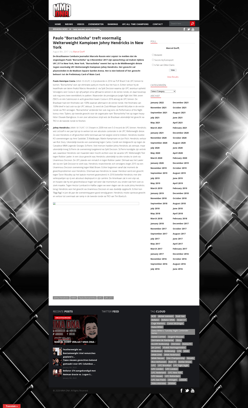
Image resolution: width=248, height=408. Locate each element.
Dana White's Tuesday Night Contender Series (170, 331)
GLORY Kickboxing (160, 344)
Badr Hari (180, 316)
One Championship (175, 358)
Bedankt (158, 55)
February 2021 (180, 127)
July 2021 (155, 117)
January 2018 (157, 223)
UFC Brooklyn (164, 365)
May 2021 (155, 122)
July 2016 (155, 269)
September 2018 (159, 203)
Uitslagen (172, 379)
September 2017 (159, 233)
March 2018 (156, 218)
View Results (173, 77)
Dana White (157, 327)
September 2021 (159, 112)
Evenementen (95, 24)
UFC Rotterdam (172, 376)
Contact (158, 24)
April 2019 (178, 183)
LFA (179, 351)
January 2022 (157, 102)
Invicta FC (187, 344)
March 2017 (156, 248)
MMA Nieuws (158, 358)
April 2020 (178, 153)
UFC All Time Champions (135, 24)
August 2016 (179, 264)
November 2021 (158, 107)
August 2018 (179, 203)
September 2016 (159, 264)
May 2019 (155, 183)
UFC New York (175, 372)
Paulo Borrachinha (87, 297)
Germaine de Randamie (162, 340)
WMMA (171, 383)
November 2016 (158, 259)
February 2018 (180, 218)
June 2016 (178, 269)
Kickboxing (170, 351)
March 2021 (156, 127)
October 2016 (179, 259)
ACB (154, 316)
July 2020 (155, 147)
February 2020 (180, 158)
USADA (183, 379)
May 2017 (155, 243)
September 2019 (159, 173)
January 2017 (157, 254)
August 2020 (179, 142)
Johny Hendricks (61, 297)
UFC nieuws (157, 376)
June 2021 (178, 117)
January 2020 (157, 163)
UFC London (171, 369)
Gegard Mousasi (175, 336)
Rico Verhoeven (159, 361)
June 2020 (178, 147)
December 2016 (181, 254)
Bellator (155, 319)
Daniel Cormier (158, 336)
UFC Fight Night (181, 365)
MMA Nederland (172, 354)
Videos (80, 24)
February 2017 (180, 248)
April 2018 (178, 213)
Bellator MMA (168, 319)
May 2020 (155, 153)
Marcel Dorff (79, 51)
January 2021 (157, 132)
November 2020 (158, 137)
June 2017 (178, 238)
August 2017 (179, 233)
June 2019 (178, 178)
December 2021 (181, 102)
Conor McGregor (175, 323)
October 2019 (179, 168)
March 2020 (156, 158)
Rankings (113, 24)
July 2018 (155, 208)
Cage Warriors (158, 323)
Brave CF (181, 319)
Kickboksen (157, 351)
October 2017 (179, 228)
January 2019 (157, 193)
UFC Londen (157, 369)
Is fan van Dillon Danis (164, 65)
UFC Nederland (159, 372)
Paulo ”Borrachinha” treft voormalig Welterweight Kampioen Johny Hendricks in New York (98, 42)
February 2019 (180, 188)
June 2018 (178, 208)
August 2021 (179, 112)
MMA (73, 297)
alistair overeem (165, 316)
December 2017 (181, 223)
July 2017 (155, 238)
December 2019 (181, 163)
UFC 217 (109, 297)
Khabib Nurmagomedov (174, 347)
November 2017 (158, 228)
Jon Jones (156, 347)
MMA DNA (157, 354)
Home (58, 24)
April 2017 (178, 243)
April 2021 (178, 122)
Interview (175, 344)
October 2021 (179, 107)
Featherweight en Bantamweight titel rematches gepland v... (79, 353)
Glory (178, 340)
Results (190, 358)
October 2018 (179, 198)
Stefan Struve (185, 361)
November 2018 (158, 198)
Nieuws (69, 24)
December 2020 (181, 132)
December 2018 (181, 193)
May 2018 (155, 213)
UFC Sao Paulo (158, 379)
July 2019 (155, 178)
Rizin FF (172, 361)
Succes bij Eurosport (164, 60)
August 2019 (179, 173)
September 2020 (159, 142)
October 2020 (179, 137)
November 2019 (158, 168)
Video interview (159, 383)
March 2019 (156, 188)
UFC (100, 297)
